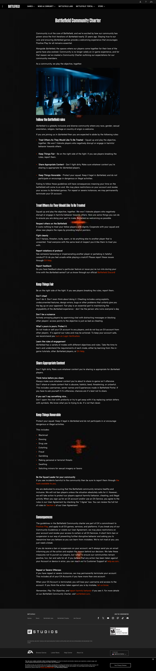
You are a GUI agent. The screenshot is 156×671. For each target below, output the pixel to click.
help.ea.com (113, 561)
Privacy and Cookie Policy (47, 667)
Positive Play (42, 527)
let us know (102, 585)
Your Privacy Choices (120, 665)
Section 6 (50, 505)
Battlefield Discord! (106, 273)
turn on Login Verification (68, 336)
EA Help (47, 261)
